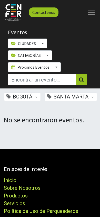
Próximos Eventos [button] (33, 67)
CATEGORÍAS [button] (29, 55)
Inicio (10, 180)
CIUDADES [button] (27, 43)
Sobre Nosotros (22, 188)
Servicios (14, 203)
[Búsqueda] (81, 79)
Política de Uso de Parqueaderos (41, 211)
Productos (16, 196)
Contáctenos (43, 12)
